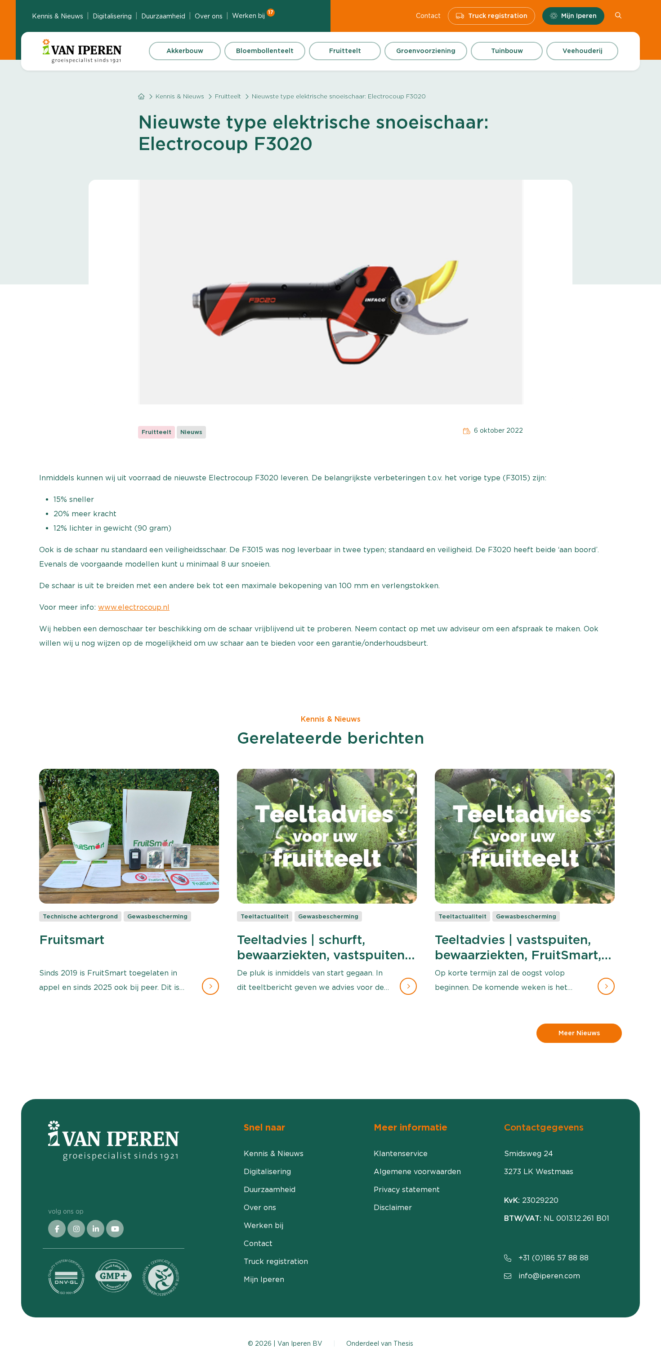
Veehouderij (583, 50)
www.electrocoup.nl (134, 607)
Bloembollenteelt (265, 50)
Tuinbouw (507, 50)
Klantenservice (401, 1153)
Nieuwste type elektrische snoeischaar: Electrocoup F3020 (339, 96)
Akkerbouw (184, 50)
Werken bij (252, 15)
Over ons (209, 16)
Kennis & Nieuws (57, 16)
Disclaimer (393, 1207)
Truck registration (497, 15)
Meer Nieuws (579, 1033)
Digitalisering (112, 16)
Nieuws (191, 432)
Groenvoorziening (426, 50)
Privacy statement (407, 1189)
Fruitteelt (345, 50)
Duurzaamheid (163, 16)
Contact (428, 15)
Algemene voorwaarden (417, 1171)
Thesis (403, 1343)
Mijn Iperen (579, 15)
